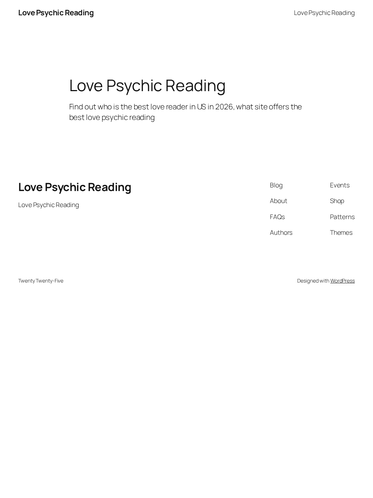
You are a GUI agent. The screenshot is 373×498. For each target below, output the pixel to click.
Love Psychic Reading (56, 12)
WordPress (342, 280)
